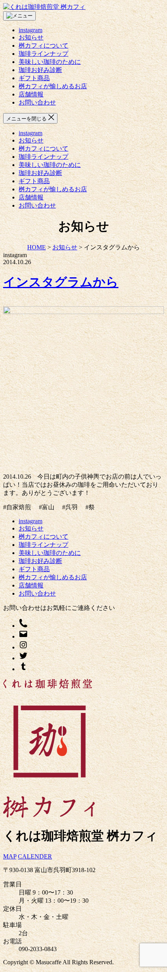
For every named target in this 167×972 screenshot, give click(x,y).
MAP (9, 856)
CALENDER (35, 856)
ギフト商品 (34, 78)
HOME (36, 247)
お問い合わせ (37, 102)
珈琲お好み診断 (40, 70)
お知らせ (31, 37)
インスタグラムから (60, 282)
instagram (30, 30)
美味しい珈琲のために (50, 61)
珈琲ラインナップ (43, 53)
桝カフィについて (43, 45)
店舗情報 (31, 94)
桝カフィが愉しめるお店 (53, 86)
